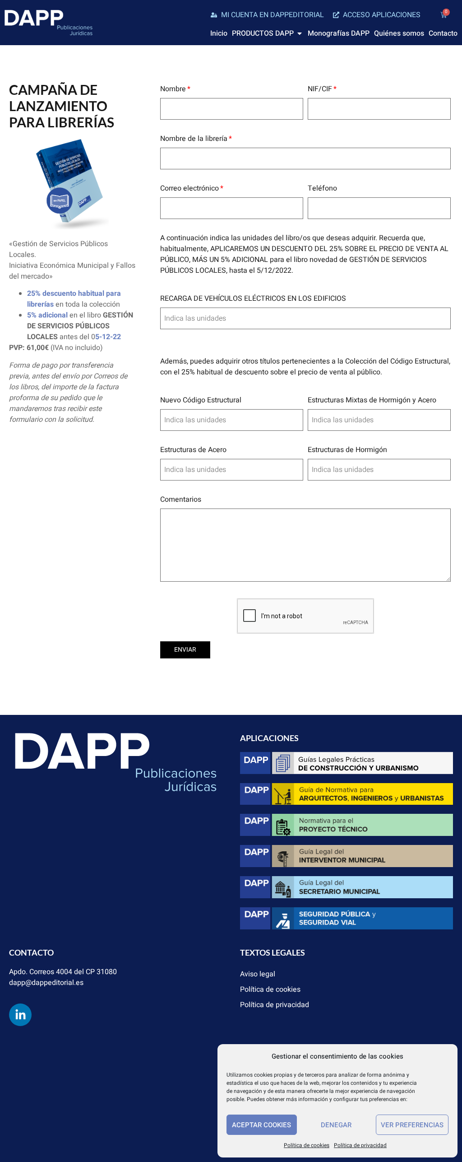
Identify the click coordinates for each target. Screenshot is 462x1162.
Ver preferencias (412, 1125)
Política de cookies (306, 1145)
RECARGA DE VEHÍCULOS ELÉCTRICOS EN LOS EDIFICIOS (253, 298)
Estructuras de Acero (193, 449)
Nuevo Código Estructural (200, 400)
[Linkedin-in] (20, 1014)
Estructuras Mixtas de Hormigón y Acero (372, 400)
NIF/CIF (320, 89)
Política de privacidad (360, 1145)
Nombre (173, 89)
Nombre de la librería (193, 138)
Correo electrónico (189, 188)
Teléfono (322, 188)
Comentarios (180, 499)
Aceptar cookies (261, 1125)
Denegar (336, 1125)
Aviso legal (257, 974)
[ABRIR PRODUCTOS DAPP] (299, 33)
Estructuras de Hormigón (347, 449)
